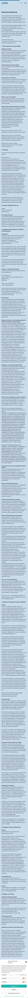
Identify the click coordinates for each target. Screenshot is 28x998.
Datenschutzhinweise (15, 996)
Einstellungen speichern (14, 993)
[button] (26, 962)
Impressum (22, 996)
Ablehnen (14, 989)
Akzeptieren (14, 986)
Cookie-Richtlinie (7, 996)
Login (21, 3)
